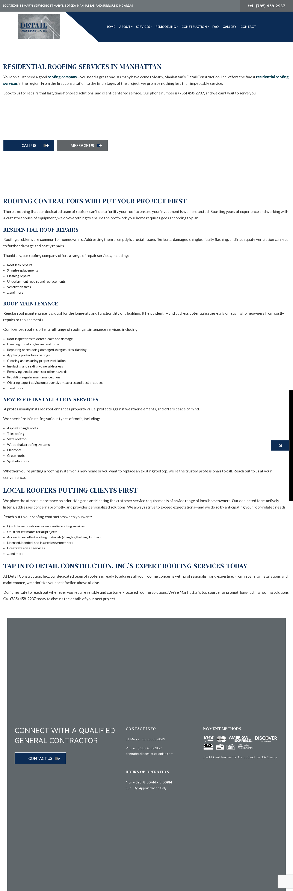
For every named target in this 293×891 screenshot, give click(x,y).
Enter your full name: (216, 410)
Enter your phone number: (220, 425)
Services (143, 27)
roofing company (62, 76)
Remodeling (166, 27)
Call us (28, 145)
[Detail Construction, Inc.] (39, 26)
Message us (82, 145)
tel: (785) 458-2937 (266, 5)
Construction (194, 27)
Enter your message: (216, 455)
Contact (248, 27)
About (124, 27)
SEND (259, 485)
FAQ (215, 27)
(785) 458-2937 (149, 748)
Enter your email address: (220, 440)
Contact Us (40, 758)
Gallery (229, 27)
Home (110, 27)
